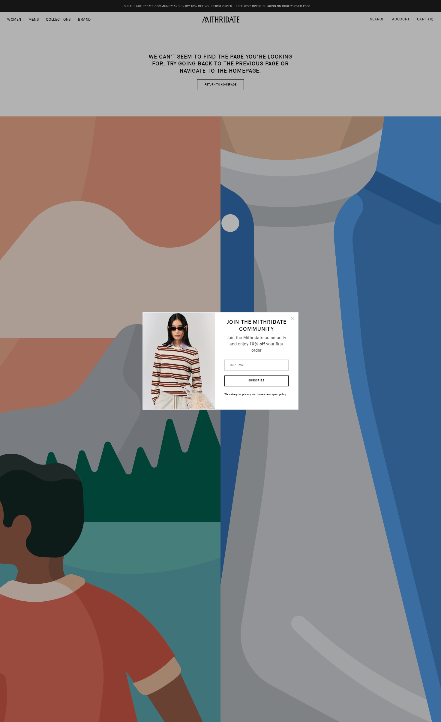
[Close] (292, 318)
